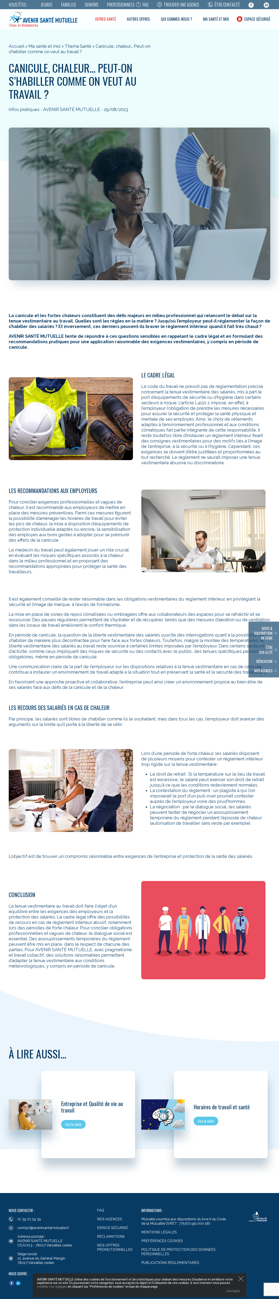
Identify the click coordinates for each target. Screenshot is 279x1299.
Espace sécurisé (257, 19)
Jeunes (46, 4)
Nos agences (263, 670)
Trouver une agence (181, 4)
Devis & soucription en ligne (263, 633)
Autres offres (138, 19)
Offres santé (105, 19)
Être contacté (227, 4)
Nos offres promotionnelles (115, 1247)
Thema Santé (78, 46)
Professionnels (120, 4)
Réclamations (111, 1236)
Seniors (91, 4)
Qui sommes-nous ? (176, 19)
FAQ (145, 4)
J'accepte (233, 1291)
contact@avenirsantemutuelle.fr (43, 1228)
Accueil (16, 46)
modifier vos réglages (52, 1286)
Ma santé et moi (216, 19)
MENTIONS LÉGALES (159, 1232)
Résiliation (264, 661)
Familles (68, 4)
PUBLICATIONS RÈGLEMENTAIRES (170, 1263)
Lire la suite (73, 1124)
